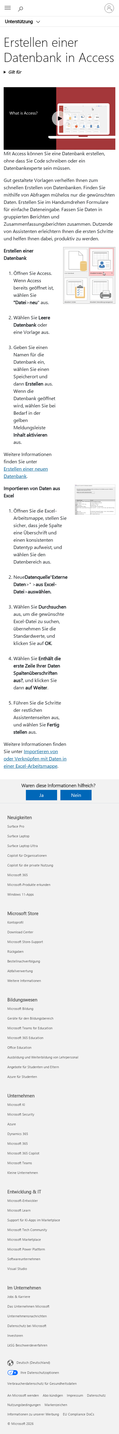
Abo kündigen (53, 1395)
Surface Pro (15, 826)
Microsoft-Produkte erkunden (28, 884)
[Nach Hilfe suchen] (21, 8)
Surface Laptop (18, 836)
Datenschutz (96, 1395)
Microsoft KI (16, 1104)
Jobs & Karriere (18, 1296)
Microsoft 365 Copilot (23, 1153)
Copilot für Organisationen (27, 855)
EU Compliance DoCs (78, 1414)
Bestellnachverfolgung (23, 961)
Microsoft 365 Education (25, 1037)
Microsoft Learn (19, 1210)
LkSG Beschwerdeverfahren (27, 1345)
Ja (41, 795)
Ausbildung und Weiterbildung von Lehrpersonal (42, 1057)
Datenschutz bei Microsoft (26, 1325)
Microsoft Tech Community (27, 1229)
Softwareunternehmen (23, 1259)
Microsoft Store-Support (25, 941)
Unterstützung (19, 21)
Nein (76, 795)
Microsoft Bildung (20, 1008)
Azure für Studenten (22, 1076)
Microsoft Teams (19, 1163)
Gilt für (14, 72)
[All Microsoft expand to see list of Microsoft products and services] (7, 8)
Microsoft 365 (17, 875)
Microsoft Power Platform (26, 1249)
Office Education (19, 1047)
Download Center (20, 932)
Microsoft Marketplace (24, 1239)
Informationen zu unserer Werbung (33, 1414)
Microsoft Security (20, 1114)
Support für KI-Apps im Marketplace (33, 1220)
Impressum (75, 1395)
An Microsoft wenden (23, 1395)
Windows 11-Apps (20, 894)
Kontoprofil (15, 922)
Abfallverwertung (20, 971)
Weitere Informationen (24, 980)
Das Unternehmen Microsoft (28, 1306)
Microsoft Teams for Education (29, 1028)
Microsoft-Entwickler (22, 1200)
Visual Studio (17, 1268)
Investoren (15, 1335)
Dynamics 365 (17, 1133)
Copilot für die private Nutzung (30, 865)
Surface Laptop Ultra (22, 845)
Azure (11, 1124)
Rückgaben (15, 951)
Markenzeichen (56, 1404)
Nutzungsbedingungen (24, 1404)
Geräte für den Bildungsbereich (30, 1018)
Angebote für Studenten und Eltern (33, 1067)
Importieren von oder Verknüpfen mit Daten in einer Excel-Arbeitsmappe (35, 758)
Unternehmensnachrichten (27, 1316)
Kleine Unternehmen (22, 1172)
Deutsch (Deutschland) (33, 1362)
